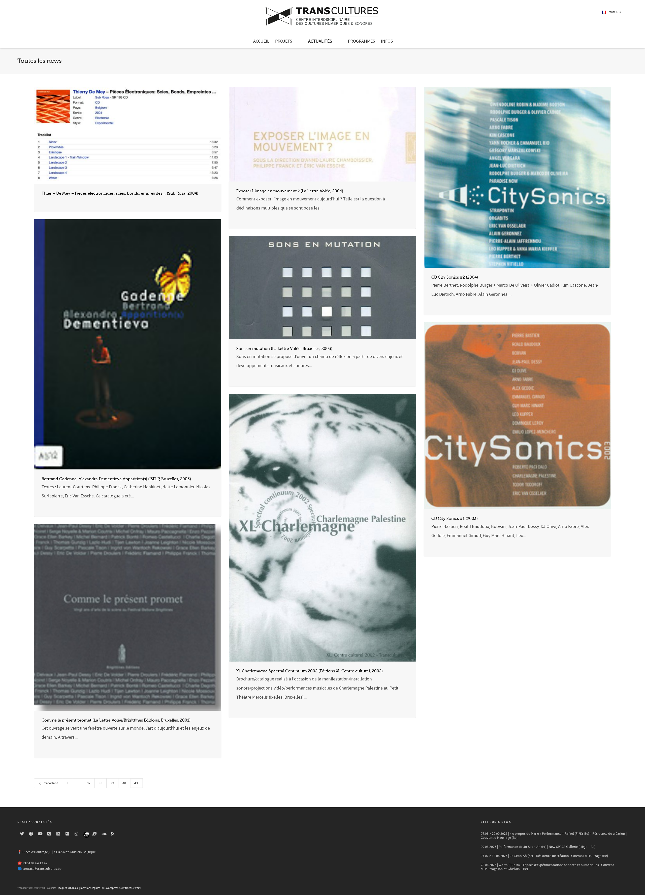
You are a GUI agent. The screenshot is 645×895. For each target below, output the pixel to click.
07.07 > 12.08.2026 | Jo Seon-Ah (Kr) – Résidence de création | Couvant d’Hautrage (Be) (544, 856)
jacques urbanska (68, 888)
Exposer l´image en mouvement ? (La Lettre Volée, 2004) (289, 191)
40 (124, 783)
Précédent (50, 783)
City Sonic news (496, 822)
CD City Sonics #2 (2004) (454, 277)
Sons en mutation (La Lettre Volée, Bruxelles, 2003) (284, 348)
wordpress (112, 888)
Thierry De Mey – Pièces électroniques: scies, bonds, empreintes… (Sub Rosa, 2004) (120, 193)
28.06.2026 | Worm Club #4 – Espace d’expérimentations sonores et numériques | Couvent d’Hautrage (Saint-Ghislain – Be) (547, 867)
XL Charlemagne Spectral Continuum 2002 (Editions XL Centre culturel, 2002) (309, 671)
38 (100, 783)
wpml (138, 888)
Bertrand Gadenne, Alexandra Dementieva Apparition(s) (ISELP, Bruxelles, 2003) (116, 479)
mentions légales (90, 888)
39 (112, 783)
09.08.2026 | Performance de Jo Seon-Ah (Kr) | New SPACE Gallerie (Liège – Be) (538, 847)
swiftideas (126, 888)
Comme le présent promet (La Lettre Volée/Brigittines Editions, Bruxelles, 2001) (116, 720)
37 (88, 783)
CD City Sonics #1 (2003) (454, 518)
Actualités (320, 41)
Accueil (261, 41)
